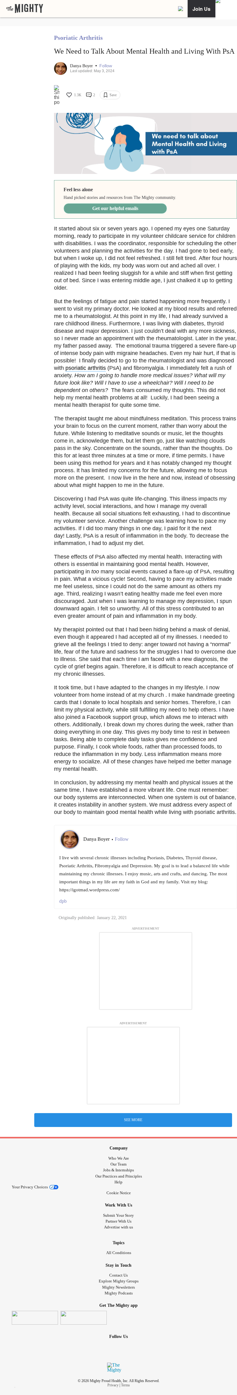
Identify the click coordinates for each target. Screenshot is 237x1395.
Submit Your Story (118, 1215)
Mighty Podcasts (119, 1293)
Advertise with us (118, 1227)
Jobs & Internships (118, 1170)
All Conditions (118, 1252)
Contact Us (118, 1275)
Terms (125, 1385)
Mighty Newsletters (118, 1287)
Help (118, 1182)
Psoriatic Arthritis (78, 37)
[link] (24, 8)
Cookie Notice (118, 1193)
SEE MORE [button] (133, 1120)
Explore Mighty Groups (119, 1281)
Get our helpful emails (115, 208)
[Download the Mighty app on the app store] (35, 1318)
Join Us (201, 8)
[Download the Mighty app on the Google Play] (83, 1318)
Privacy (112, 1385)
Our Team (118, 1164)
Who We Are (118, 1158)
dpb (63, 901)
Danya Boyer (82, 66)
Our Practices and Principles (118, 1176)
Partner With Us (118, 1221)
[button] (105, 65)
